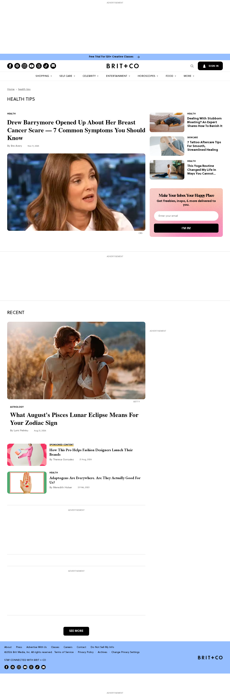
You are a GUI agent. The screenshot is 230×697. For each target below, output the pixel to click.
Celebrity (89, 76)
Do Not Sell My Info (102, 647)
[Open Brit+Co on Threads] (31, 667)
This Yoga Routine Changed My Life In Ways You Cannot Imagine (201, 170)
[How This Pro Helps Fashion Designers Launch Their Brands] (27, 455)
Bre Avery (16, 146)
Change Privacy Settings (125, 652)
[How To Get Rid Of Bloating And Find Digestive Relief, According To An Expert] (167, 122)
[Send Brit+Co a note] (53, 66)
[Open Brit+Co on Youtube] (25, 667)
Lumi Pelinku (21, 430)
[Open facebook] (10, 66)
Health (11, 114)
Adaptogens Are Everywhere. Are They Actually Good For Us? (95, 480)
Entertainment (116, 76)
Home (11, 89)
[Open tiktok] (46, 66)
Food (169, 76)
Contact (81, 647)
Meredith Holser (62, 487)
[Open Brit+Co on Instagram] (19, 667)
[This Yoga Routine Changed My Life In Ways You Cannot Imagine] (167, 170)
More (187, 76)
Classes (55, 647)
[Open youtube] (31, 66)
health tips (24, 89)
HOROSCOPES (146, 76)
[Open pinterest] (17, 66)
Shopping (42, 76)
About (8, 647)
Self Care (65, 76)
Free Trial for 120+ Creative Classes (111, 57)
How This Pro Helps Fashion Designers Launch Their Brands (91, 452)
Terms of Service (64, 652)
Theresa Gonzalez (63, 459)
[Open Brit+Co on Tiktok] (37, 667)
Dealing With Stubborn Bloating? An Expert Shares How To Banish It (204, 122)
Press (19, 647)
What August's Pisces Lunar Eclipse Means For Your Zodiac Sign (74, 418)
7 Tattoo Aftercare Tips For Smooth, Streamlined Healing (204, 146)
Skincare (192, 137)
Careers (68, 647)
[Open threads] (39, 66)
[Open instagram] (24, 66)
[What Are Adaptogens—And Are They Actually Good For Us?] (27, 482)
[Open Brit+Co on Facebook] (6, 667)
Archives (102, 652)
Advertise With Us (36, 647)
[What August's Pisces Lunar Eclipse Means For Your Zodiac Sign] (76, 360)
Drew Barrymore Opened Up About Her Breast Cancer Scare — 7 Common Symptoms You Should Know (76, 130)
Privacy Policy (86, 652)
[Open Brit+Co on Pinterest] (12, 667)
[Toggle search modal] (192, 66)
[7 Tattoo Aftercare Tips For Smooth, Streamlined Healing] (167, 146)
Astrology (17, 407)
